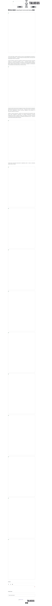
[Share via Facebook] (8, 584)
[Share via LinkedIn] (12, 584)
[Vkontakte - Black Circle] (26, 603)
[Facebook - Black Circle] (27, 603)
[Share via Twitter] (10, 584)
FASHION (9, 581)
